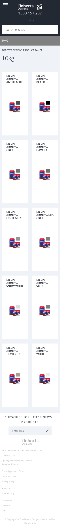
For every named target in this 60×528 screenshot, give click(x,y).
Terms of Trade (9, 476)
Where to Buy (8, 493)
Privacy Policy (8, 481)
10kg (5, 40)
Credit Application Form (13, 471)
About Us (6, 488)
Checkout (6, 505)
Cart (4, 510)
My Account (7, 500)
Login (31, 20)
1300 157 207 (30, 13)
